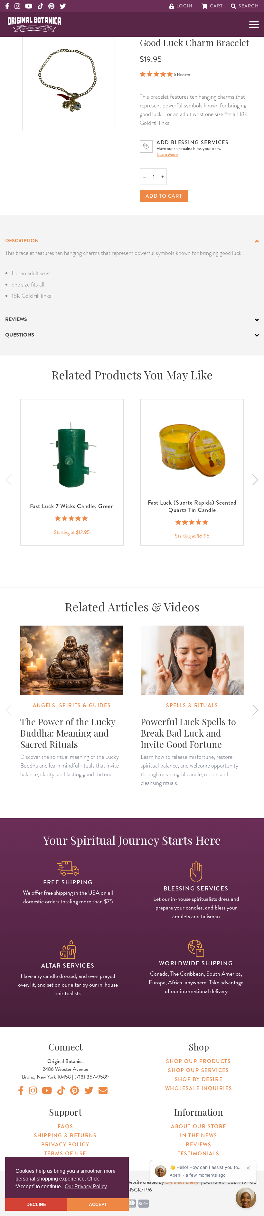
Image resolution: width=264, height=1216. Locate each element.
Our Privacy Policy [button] (86, 1186)
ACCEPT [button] (98, 1204)
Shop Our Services (198, 1070)
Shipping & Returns (65, 1135)
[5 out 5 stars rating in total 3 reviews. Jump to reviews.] (72, 518)
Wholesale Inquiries (198, 1088)
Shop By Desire (198, 1079)
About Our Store (198, 1126)
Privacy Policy (65, 1144)
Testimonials (199, 1153)
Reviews (198, 1144)
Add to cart (164, 196)
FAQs (65, 1126)
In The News (198, 1135)
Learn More (167, 154)
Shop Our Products (198, 1061)
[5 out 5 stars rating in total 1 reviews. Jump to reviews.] (192, 522)
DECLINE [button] (36, 1204)
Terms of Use (65, 1153)
